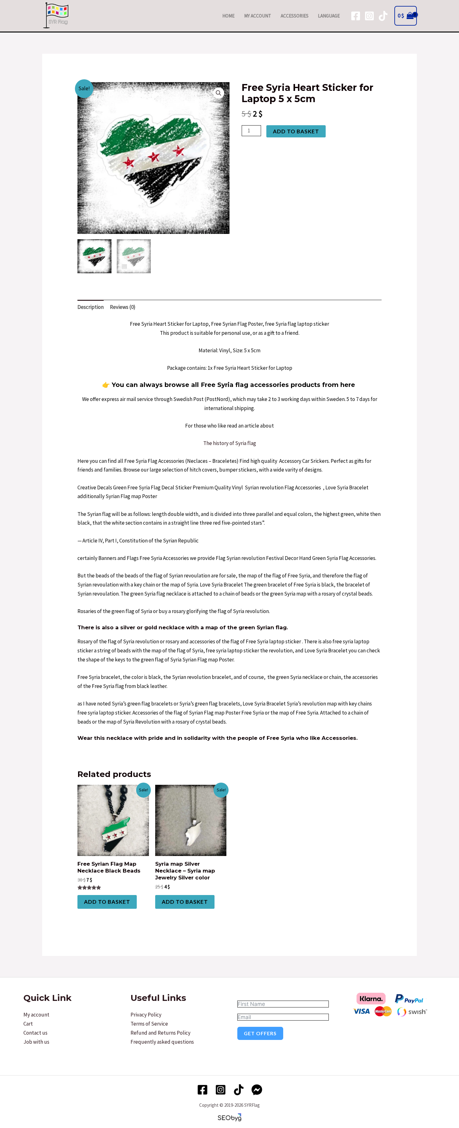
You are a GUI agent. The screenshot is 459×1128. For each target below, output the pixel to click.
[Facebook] (356, 16)
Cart (28, 1023)
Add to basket (296, 131)
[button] (218, 93)
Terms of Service (149, 1023)
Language (329, 16)
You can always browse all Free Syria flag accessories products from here (233, 384)
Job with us (36, 1041)
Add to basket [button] (107, 901)
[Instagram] (369, 16)
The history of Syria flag (229, 443)
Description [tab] (90, 307)
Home (228, 16)
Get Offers (260, 1033)
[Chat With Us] (257, 1090)
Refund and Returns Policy (160, 1032)
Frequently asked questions (162, 1041)
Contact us (35, 1032)
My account (257, 16)
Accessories (294, 16)
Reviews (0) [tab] (123, 307)
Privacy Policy (146, 1014)
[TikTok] (383, 16)
